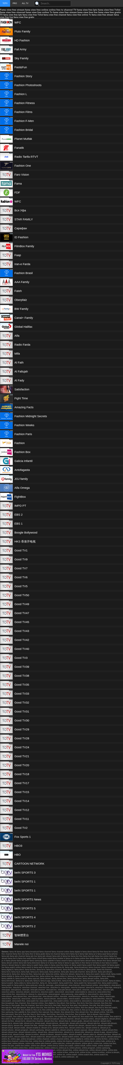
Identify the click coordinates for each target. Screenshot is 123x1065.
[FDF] (6, 193)
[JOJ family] (6, 479)
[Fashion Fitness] (6, 103)
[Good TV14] (6, 801)
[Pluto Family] (6, 31)
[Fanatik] (6, 148)
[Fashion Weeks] (6, 425)
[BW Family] (6, 309)
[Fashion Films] (6, 112)
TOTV (5, 3)
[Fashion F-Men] (6, 121)
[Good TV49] (6, 604)
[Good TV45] (6, 622)
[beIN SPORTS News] (6, 899)
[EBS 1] (6, 524)
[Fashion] (6, 443)
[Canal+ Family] (6, 318)
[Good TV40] (6, 649)
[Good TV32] (6, 703)
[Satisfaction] (6, 389)
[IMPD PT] (6, 506)
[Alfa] (6, 336)
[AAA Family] (6, 282)
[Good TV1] (6, 550)
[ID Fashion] (6, 237)
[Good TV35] (6, 685)
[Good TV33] (6, 694)
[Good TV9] (6, 559)
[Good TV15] (6, 792)
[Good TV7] (6, 568)
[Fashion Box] (6, 452)
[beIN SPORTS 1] (6, 882)
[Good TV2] (6, 828)
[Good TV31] (6, 712)
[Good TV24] (6, 747)
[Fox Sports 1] (6, 837)
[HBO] (6, 855)
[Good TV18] (6, 774)
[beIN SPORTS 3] (6, 873)
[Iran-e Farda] (6, 264)
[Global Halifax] (6, 327)
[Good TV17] (6, 783)
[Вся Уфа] (6, 210)
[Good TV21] (6, 756)
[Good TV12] (6, 810)
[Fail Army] (6, 49)
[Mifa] (6, 354)
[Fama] (6, 184)
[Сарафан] (6, 228)
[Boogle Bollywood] (6, 533)
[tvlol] (27, 1062)
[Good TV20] (6, 765)
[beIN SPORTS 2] (6, 926)
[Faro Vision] (6, 175)
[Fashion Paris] (6, 434)
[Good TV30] (6, 720)
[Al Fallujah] (6, 372)
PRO (15, 3)
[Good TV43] (6, 631)
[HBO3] (6, 846)
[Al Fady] (6, 380)
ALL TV (25, 3)
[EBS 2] (6, 515)
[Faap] (6, 255)
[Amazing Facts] (6, 407)
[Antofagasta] (6, 470)
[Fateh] (6, 291)
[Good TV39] (6, 667)
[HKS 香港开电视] (6, 542)
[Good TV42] (6, 640)
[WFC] (6, 23)
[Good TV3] (6, 658)
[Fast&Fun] (6, 67)
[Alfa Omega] (6, 488)
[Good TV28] (6, 738)
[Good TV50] (6, 595)
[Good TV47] (6, 613)
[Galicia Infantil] (6, 461)
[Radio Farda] (6, 345)
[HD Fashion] (6, 40)
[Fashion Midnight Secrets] (6, 416)
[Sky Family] (6, 58)
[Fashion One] (6, 166)
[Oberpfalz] (6, 300)
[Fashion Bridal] (6, 130)
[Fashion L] (6, 94)
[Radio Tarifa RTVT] (6, 157)
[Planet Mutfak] (6, 139)
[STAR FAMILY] (6, 219)
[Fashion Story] (6, 76)
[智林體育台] (6, 935)
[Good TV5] (6, 586)
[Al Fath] (6, 363)
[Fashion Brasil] (6, 273)
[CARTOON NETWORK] (6, 864)
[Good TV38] (6, 676)
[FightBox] (6, 497)
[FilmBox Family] (6, 246)
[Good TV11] (6, 819)
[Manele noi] (6, 944)
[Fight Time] (6, 398)
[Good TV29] (6, 729)
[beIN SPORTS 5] (6, 908)
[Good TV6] (6, 577)
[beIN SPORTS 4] (6, 917)
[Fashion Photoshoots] (6, 85)
